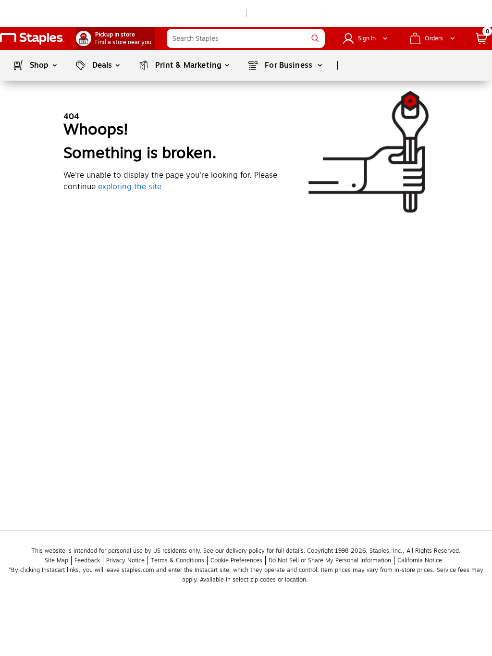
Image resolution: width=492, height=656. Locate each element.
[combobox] (246, 38)
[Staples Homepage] (32, 39)
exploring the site (129, 187)
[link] (115, 38)
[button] (315, 38)
